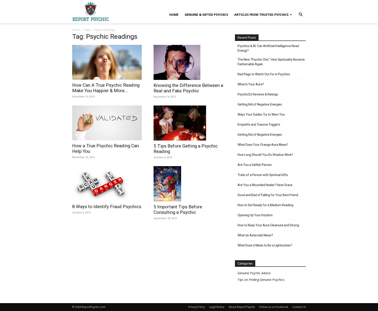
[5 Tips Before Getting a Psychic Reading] (189, 123)
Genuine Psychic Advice (254, 273)
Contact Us (299, 307)
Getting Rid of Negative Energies (260, 104)
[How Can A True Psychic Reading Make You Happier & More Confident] (107, 62)
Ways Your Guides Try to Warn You (261, 114)
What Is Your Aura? (251, 84)
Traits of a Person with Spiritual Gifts (263, 175)
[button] (300, 15)
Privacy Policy (196, 307)
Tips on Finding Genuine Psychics (261, 280)
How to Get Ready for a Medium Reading (265, 205)
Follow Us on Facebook (273, 307)
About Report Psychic (242, 307)
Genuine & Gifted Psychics (206, 14)
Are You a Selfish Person (255, 165)
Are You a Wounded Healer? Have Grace (265, 185)
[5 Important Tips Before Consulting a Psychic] (189, 183)
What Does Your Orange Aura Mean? (263, 144)
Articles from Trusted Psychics (261, 14)
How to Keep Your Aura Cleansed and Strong (268, 225)
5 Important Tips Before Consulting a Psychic (178, 209)
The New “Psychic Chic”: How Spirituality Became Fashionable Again (271, 62)
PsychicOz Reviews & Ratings (258, 94)
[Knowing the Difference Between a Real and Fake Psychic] (189, 62)
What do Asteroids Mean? (255, 235)
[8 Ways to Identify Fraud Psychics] (107, 183)
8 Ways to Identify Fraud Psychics (106, 206)
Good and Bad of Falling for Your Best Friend (268, 195)
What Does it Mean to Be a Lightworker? (265, 245)
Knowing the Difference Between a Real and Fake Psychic (188, 88)
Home (173, 14)
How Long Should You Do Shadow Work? (265, 154)
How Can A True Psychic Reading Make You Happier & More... (106, 88)
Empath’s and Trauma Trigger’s (259, 124)
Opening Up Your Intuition (255, 215)
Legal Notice (216, 307)
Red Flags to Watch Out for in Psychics (264, 74)
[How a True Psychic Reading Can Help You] (107, 122)
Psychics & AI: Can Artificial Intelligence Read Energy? (268, 48)
